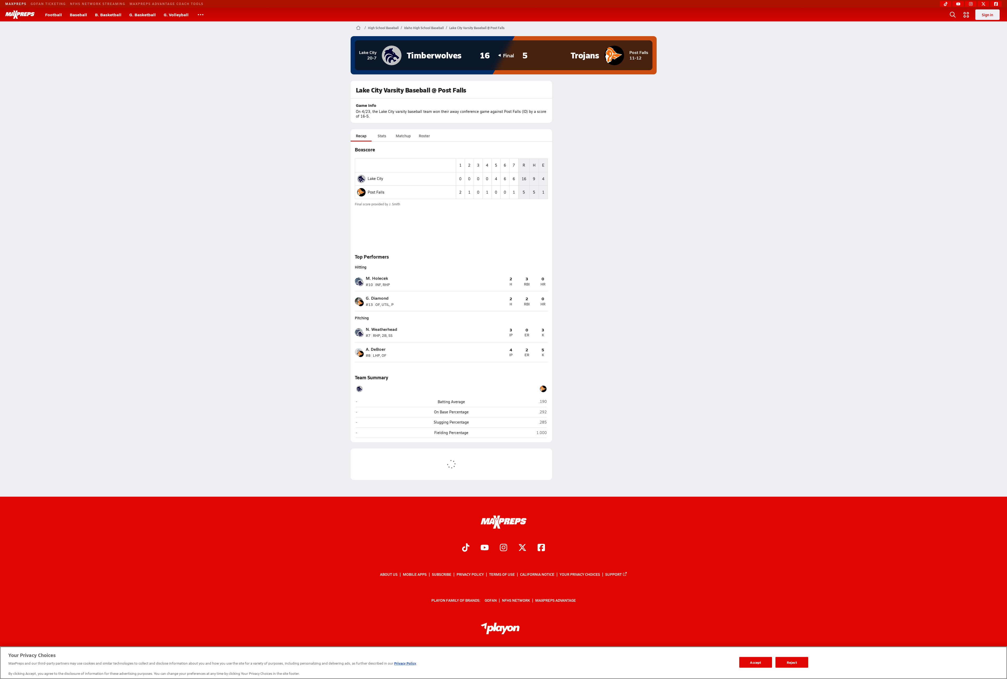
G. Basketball (142, 15)
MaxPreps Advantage (555, 600)
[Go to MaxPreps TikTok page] (466, 548)
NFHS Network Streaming (97, 4)
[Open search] (953, 14)
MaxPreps (15, 4)
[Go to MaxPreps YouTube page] (484, 548)
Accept (755, 662)
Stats (382, 135)
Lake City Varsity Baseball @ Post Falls (477, 28)
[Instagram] (971, 4)
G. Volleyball (176, 15)
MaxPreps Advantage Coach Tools (166, 4)
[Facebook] (996, 4)
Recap (361, 135)
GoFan (491, 600)
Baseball (78, 15)
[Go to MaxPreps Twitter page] (522, 548)
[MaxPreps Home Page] (358, 28)
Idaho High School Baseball (424, 28)
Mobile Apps (415, 574)
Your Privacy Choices (580, 574)
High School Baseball (383, 28)
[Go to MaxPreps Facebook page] (541, 548)
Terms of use (502, 574)
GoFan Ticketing (48, 4)
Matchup (403, 135)
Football (53, 15)
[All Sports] (200, 14)
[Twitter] (983, 4)
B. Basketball (108, 15)
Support (613, 574)
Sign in (987, 14)
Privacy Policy (470, 574)
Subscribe (441, 574)
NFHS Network (516, 600)
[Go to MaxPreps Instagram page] (503, 548)
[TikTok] (945, 4)
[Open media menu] (966, 14)
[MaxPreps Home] (20, 14)
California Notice (537, 574)
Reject (792, 662)
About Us (389, 574)
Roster (424, 135)
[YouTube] (958, 4)
